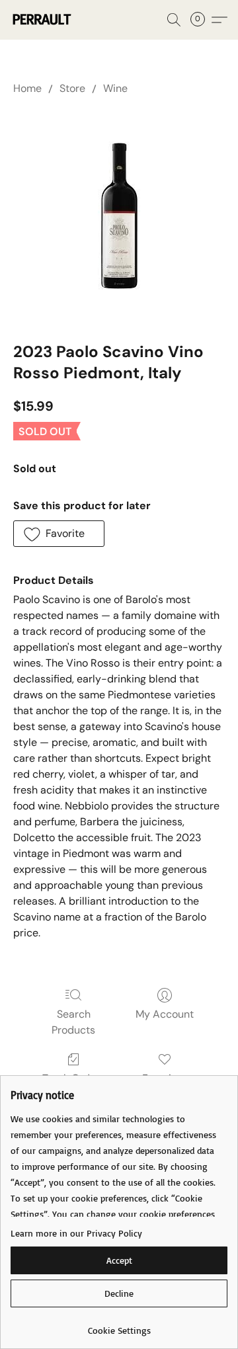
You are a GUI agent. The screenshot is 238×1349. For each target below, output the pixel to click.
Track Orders (73, 1078)
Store (72, 88)
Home (27, 88)
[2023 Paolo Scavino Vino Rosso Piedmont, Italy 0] (119, 216)
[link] (119, 1325)
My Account (165, 1014)
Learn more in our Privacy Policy (76, 1233)
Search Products (73, 1022)
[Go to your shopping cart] (201, 19)
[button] (43, 20)
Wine (115, 88)
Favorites (164, 1078)
